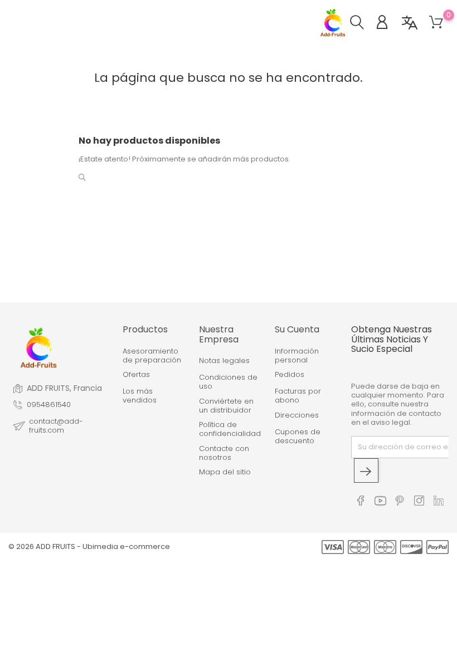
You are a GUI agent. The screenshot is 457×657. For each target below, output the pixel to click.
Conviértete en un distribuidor (226, 406)
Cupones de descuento (297, 437)
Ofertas (136, 374)
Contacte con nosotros (224, 453)
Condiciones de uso (228, 382)
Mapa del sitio (225, 472)
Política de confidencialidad (229, 429)
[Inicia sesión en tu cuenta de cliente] (387, 24)
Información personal (297, 356)
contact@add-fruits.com (56, 426)
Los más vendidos (140, 396)
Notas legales (224, 360)
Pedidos (289, 374)
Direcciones (297, 415)
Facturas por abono (298, 396)
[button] (362, 24)
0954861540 (49, 404)
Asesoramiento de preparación (152, 356)
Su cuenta (297, 329)
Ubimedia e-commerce (126, 546)
